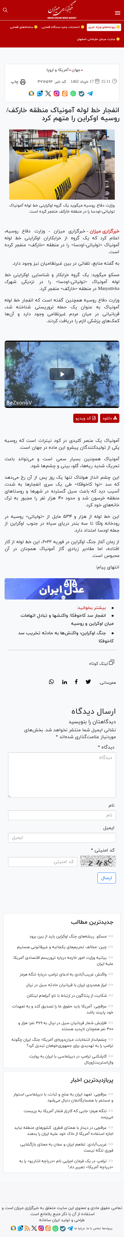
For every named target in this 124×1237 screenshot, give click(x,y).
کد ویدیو (83, 418)
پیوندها (107, 1228)
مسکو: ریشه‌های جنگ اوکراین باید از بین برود (68, 936)
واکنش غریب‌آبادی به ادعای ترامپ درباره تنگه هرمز (63, 974)
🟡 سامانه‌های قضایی (23, 27)
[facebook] (76, 682)
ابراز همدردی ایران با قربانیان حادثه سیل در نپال (66, 985)
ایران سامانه (49, 1220)
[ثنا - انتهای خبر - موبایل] (62, 589)
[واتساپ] (73, 95)
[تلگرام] (90, 95)
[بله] (81, 95)
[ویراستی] (40, 95)
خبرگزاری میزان (104, 231)
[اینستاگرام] (56, 95)
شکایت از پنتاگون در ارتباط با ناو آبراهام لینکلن (67, 996)
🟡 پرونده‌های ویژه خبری (104, 27)
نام (111, 805)
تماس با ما (94, 1228)
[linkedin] (64, 682)
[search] (5, 10)
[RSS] (27, 1230)
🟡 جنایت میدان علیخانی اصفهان (98, 39)
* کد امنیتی (102, 850)
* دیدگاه (106, 747)
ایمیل (108, 828)
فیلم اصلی (99, 433)
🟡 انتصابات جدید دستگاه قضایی (63, 27)
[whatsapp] (51, 682)
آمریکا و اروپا (57, 70)
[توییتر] (48, 95)
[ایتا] (65, 95)
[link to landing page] (62, 10)
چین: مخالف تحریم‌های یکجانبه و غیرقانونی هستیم (62, 947)
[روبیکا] (31, 95)
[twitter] (88, 682)
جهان (76, 70)
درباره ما (79, 1228)
